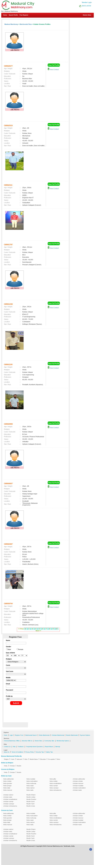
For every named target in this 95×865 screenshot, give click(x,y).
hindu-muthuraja (31, 783)
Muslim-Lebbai (30, 797)
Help (14, 746)
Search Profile (13, 15)
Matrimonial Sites (26, 24)
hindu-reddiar (54, 781)
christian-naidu (7, 797)
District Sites (87, 15)
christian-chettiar (78, 781)
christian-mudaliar (78, 785)
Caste (12, 759)
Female (20, 649)
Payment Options (85, 735)
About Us (6, 752)
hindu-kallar (6, 788)
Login (11, 735)
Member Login (87, 2)
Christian (12, 766)
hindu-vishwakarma (55, 790)
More (58, 759)
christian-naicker (8, 795)
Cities (26, 759)
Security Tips (40, 752)
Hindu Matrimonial (44, 735)
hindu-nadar (30, 785)
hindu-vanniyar (54, 788)
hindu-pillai (53, 779)
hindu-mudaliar (30, 779)
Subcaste (19, 759)
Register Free (19, 735)
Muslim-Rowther (31, 799)
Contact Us (7, 746)
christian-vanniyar (8, 803)
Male (9, 649)
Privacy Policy (29, 752)
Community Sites (49, 740)
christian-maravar (78, 783)
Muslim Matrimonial (72, 735)
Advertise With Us (27, 740)
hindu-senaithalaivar (56, 783)
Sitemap (57, 746)
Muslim (19, 766)
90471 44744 (86, 6)
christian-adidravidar (79, 779)
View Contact (54, 69)
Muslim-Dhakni (30, 795)
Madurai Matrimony (11, 24)
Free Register (24, 15)
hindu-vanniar (54, 785)
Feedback (21, 746)
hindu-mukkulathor (32, 781)
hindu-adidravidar (8, 779)
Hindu (5, 766)
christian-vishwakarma (10, 806)
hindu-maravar (7, 790)
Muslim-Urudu (30, 806)
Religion (6, 759)
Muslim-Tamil (30, 803)
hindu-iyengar (7, 785)
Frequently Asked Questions (34, 746)
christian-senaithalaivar (10, 799)
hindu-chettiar (7, 781)
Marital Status (34, 759)
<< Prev (21, 629)
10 (56, 629)
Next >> (38, 631)
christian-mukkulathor (79, 788)
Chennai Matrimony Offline (12, 740)
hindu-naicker (30, 788)
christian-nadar (77, 790)
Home (5, 15)
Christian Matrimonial (58, 735)
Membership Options (63, 740)
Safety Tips (49, 752)
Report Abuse (49, 746)
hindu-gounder (7, 783)
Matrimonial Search (31, 735)
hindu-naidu (29, 790)
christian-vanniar (8, 801)
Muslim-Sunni (30, 801)
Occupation (51, 759)
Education (43, 759)
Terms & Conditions (17, 752)
